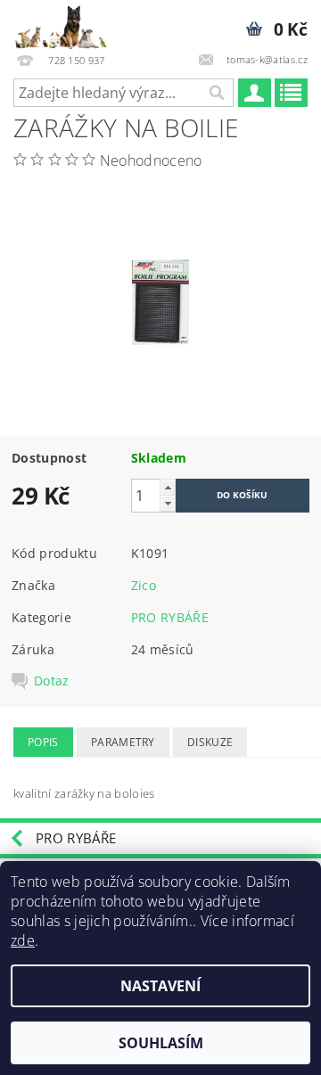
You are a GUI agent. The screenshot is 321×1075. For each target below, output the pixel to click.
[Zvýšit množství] (168, 487)
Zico (143, 585)
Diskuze (210, 742)
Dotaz (52, 681)
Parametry (123, 742)
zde (23, 940)
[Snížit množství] (168, 503)
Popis (43, 742)
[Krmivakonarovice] (67, 23)
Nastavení (160, 986)
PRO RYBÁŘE (170, 617)
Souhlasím (161, 1043)
